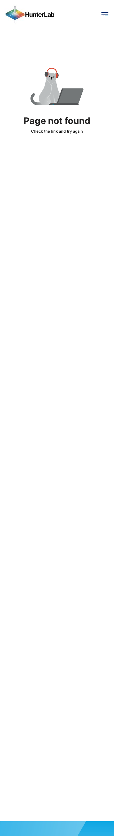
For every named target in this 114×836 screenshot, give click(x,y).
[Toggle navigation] (104, 14)
